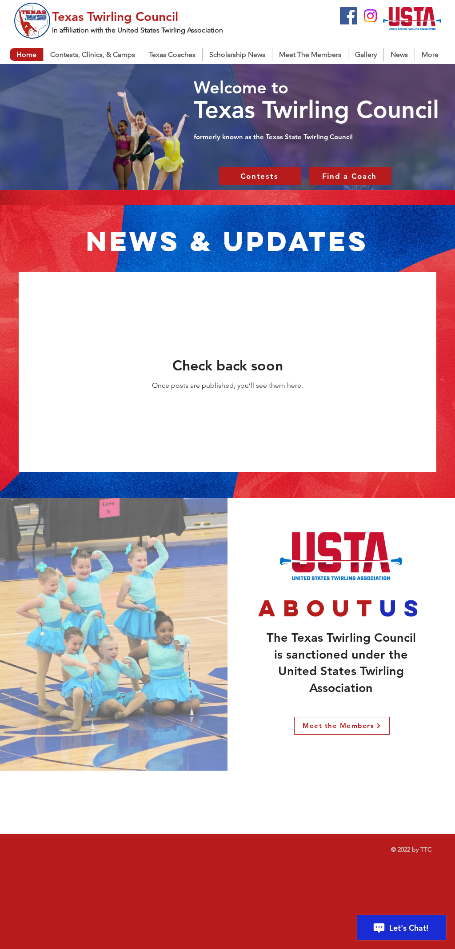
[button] (172, 54)
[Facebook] (348, 15)
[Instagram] (370, 15)
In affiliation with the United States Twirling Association (137, 30)
